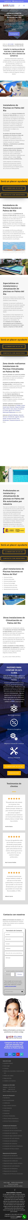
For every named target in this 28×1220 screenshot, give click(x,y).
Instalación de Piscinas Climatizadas (13, 1146)
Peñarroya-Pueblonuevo (9, 412)
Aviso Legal (7, 1066)
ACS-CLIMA (10, 44)
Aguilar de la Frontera (14, 410)
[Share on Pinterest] (17, 1055)
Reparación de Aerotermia (11, 1155)
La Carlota (5, 410)
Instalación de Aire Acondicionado (13, 1130)
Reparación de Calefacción (11, 1161)
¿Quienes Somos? (8, 1063)
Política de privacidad (17, 1182)
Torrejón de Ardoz (11, 418)
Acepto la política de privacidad (14, 971)
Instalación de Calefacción (11, 1133)
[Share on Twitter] (10, 1055)
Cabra (12, 409)
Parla (18, 418)
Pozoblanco (21, 409)
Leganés (17, 417)
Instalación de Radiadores (10, 1141)
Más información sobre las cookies (13, 1186)
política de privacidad (10, 986)
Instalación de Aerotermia (10, 1128)
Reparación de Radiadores (11, 1168)
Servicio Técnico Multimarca (11, 1121)
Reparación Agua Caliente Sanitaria (13, 1163)
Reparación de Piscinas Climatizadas (13, 1173)
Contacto (6, 1068)
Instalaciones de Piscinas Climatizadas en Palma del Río (14, 15)
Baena (15, 409)
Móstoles (15, 415)
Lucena (23, 405)
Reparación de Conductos (10, 1171)
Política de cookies (8, 1075)
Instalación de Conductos (10, 1143)
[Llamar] (24, 1217)
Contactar (14, 34)
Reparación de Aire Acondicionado (13, 1158)
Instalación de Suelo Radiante (11, 1138)
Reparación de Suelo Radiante (12, 1166)
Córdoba (18, 405)
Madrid (11, 415)
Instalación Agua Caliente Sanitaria (13, 1135)
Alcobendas (6, 420)
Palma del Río (6, 409)
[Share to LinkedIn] (14, 1055)
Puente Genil (6, 407)
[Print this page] (21, 1055)
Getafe (4, 418)
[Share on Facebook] (6, 1055)
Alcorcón (22, 417)
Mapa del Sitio (7, 1078)
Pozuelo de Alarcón (15, 420)
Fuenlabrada (11, 417)
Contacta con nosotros (14, 194)
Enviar (20, 974)
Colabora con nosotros (10, 1081)
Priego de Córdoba (19, 407)
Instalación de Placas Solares (11, 1148)
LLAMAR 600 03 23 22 (14, 188)
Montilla (12, 407)
